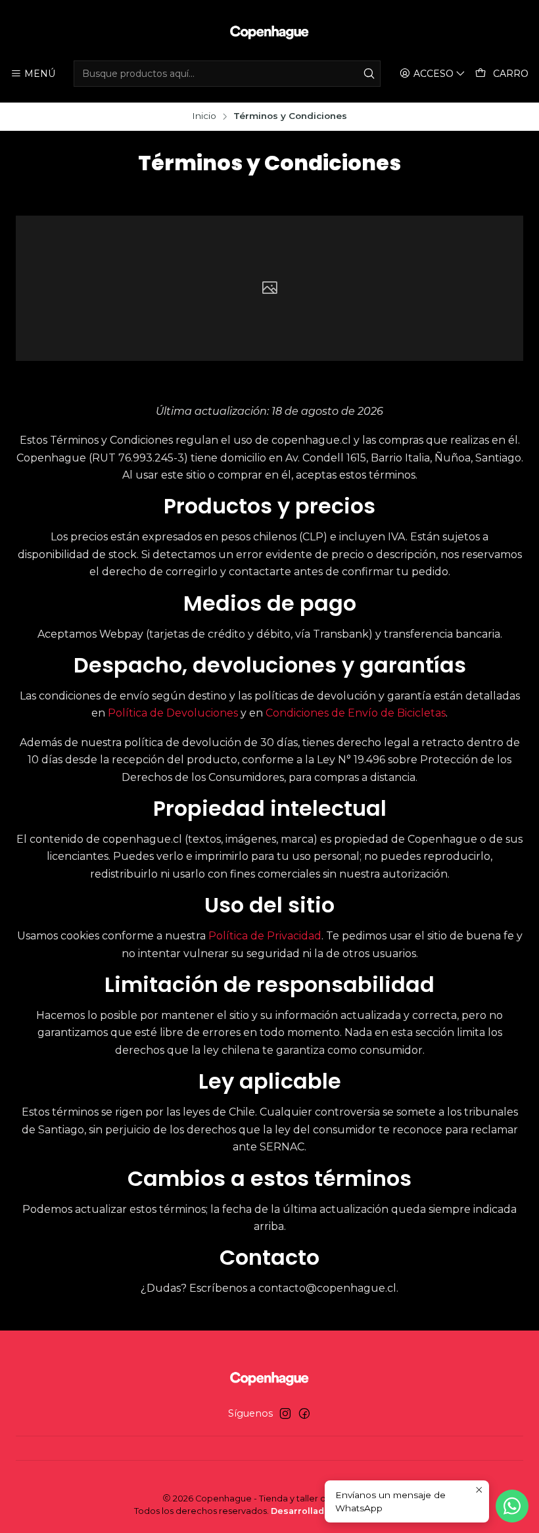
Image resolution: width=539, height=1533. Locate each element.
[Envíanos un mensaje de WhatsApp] (512, 1506)
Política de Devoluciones (173, 713)
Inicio (204, 116)
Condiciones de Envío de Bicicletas (356, 713)
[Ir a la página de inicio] (269, 32)
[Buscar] (369, 73)
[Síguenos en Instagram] (285, 1413)
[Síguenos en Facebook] (304, 1413)
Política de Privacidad (264, 936)
